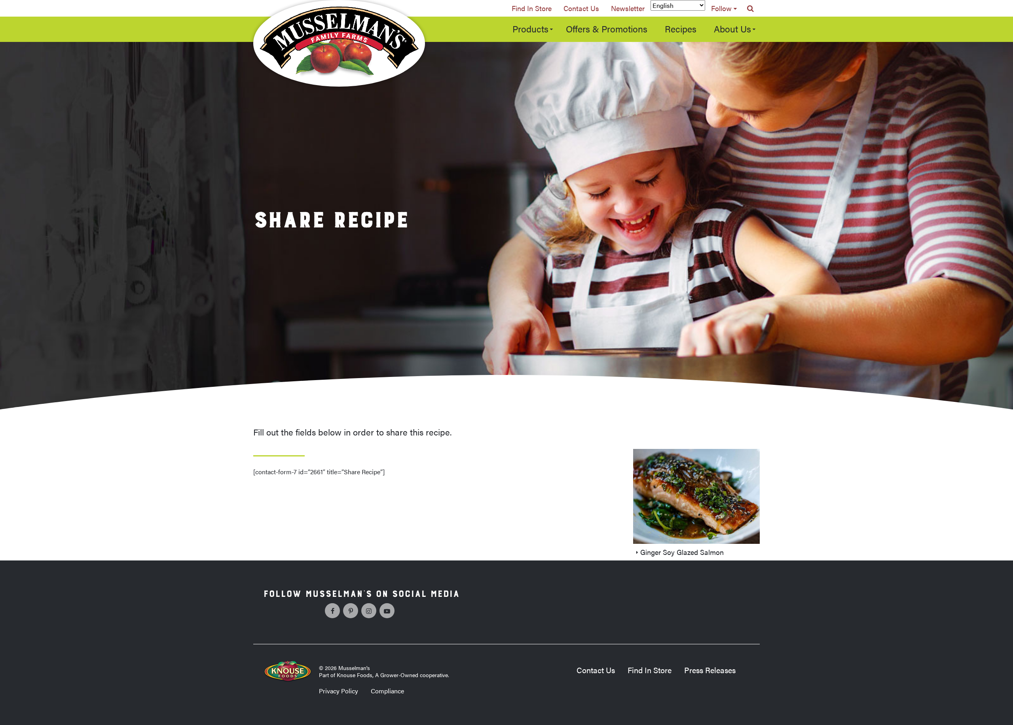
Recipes (680, 28)
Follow (721, 8)
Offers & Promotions (606, 28)
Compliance (387, 690)
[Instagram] (368, 610)
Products (530, 28)
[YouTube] (387, 610)
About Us (732, 28)
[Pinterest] (350, 610)
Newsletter (628, 8)
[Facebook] (332, 610)
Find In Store (532, 8)
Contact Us (581, 8)
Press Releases (710, 670)
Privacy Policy (338, 690)
